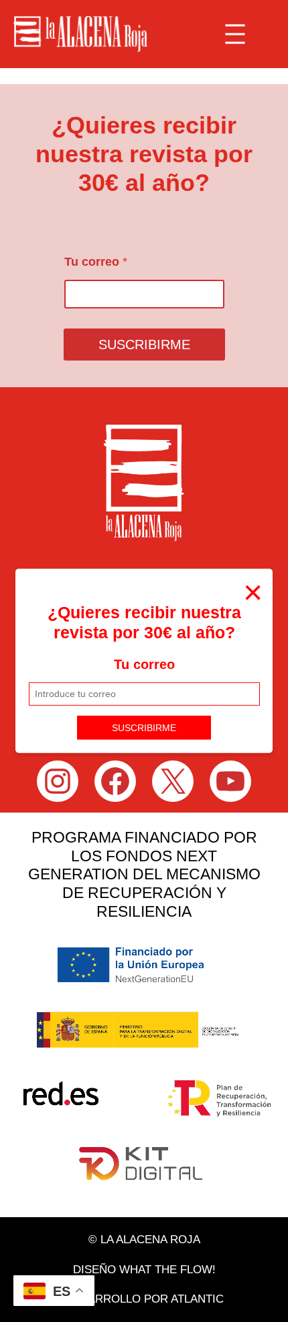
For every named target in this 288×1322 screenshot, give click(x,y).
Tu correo (144, 664)
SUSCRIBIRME (144, 727)
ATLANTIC (197, 1299)
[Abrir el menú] (235, 34)
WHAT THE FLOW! (167, 1269)
